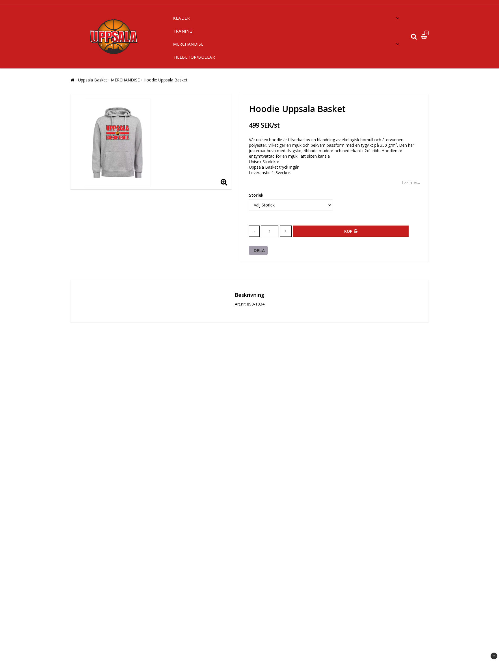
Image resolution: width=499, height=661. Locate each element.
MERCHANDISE (188, 44)
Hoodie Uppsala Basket (165, 80)
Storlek (256, 195)
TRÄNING (183, 31)
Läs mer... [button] (411, 182)
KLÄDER (181, 18)
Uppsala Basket (92, 80)
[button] (425, 36)
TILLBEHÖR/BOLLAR (194, 57)
